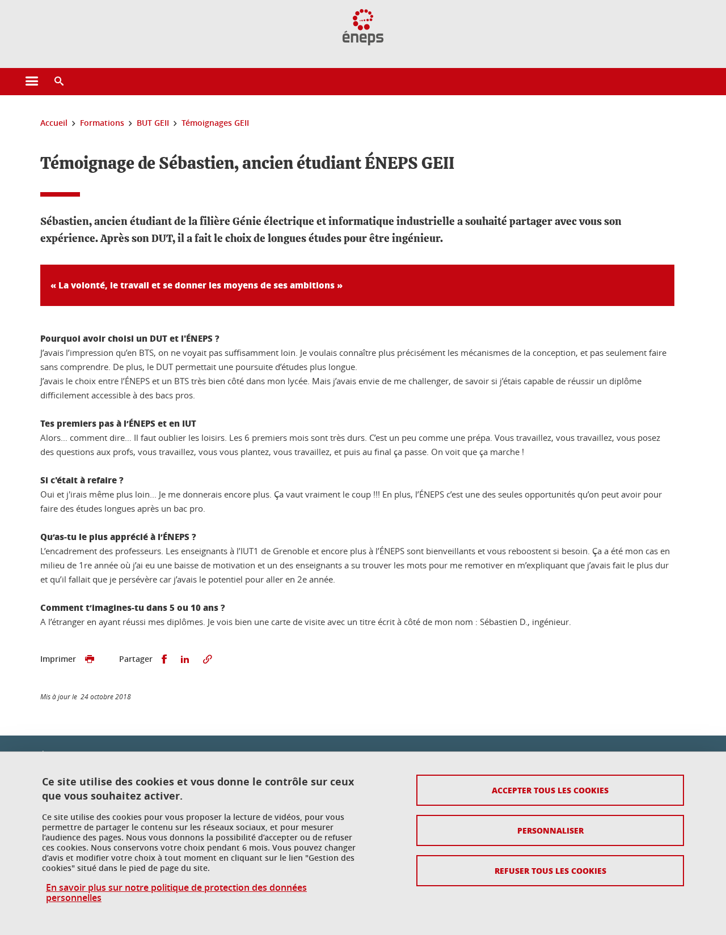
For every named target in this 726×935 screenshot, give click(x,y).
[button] (59, 81)
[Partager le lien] (207, 659)
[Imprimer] (89, 659)
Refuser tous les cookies (550, 870)
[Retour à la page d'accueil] (363, 27)
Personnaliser (550, 830)
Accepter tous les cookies (550, 790)
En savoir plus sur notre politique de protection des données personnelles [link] (176, 892)
